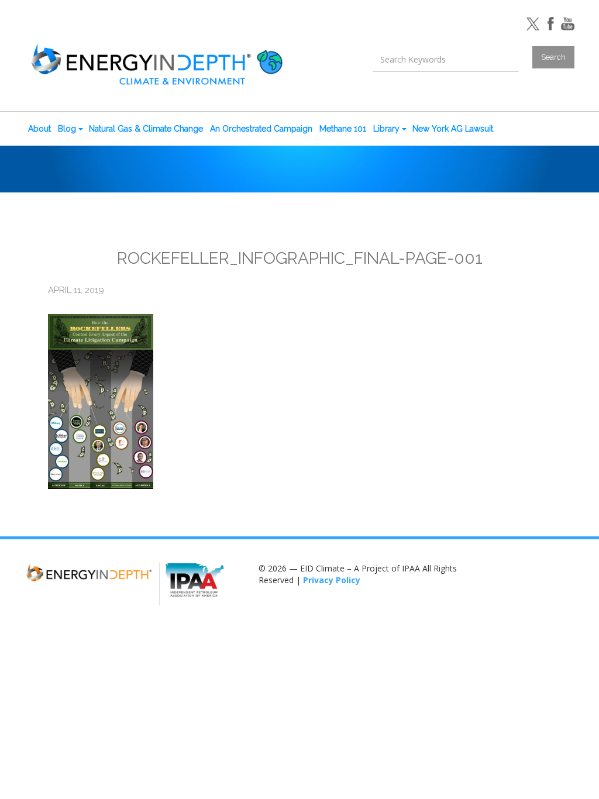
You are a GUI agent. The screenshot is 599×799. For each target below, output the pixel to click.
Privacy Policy (331, 580)
